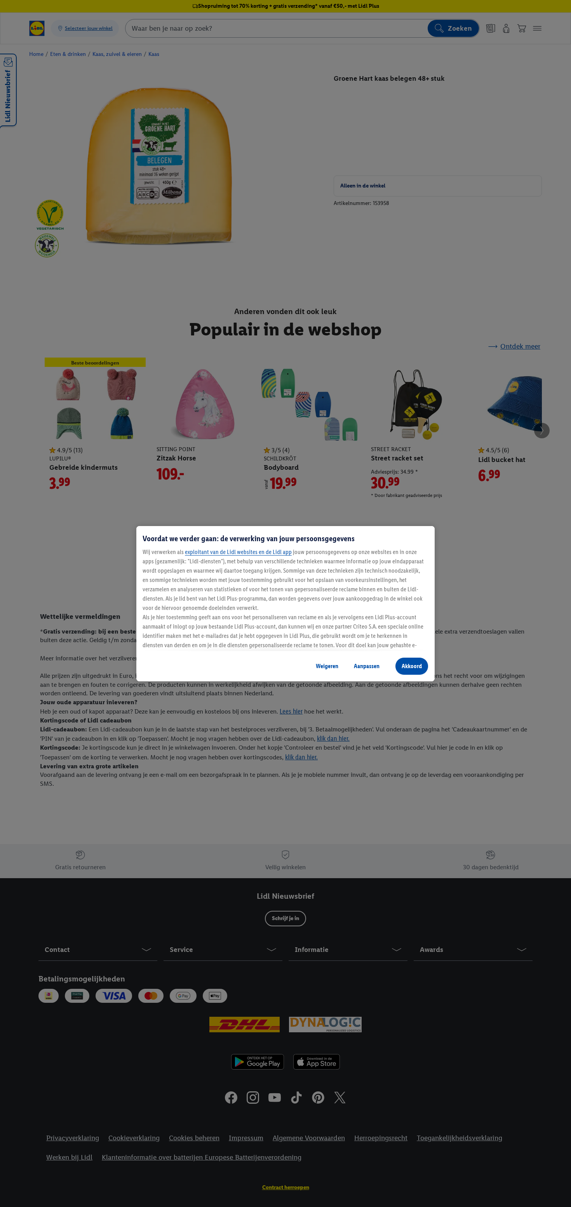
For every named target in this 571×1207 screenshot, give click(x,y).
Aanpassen (367, 666)
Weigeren (327, 666)
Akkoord (412, 666)
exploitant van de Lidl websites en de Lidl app (238, 552)
